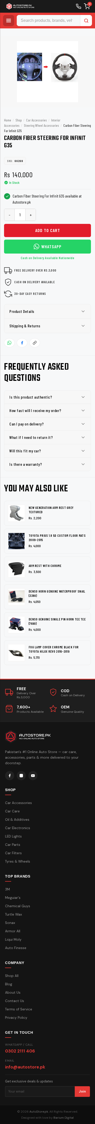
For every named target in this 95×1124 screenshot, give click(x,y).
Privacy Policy (16, 1017)
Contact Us (14, 1001)
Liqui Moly (13, 939)
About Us (13, 992)
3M (7, 889)
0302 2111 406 (20, 1051)
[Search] (86, 20)
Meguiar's (13, 898)
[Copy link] (34, 342)
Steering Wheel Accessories (41, 125)
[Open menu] (8, 20)
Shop (18, 120)
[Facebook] (9, 775)
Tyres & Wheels (17, 861)
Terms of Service (18, 1009)
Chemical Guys (17, 906)
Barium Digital (63, 1118)
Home (7, 120)
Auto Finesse (15, 948)
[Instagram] (21, 775)
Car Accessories (36, 120)
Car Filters (13, 853)
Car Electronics (17, 828)
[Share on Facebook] (22, 342)
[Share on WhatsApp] (9, 342)
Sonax (10, 923)
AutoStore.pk (38, 1112)
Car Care (12, 811)
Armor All (12, 931)
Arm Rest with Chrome (45, 566)
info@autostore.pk (25, 1067)
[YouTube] (32, 775)
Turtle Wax (13, 914)
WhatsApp (51, 246)
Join (82, 1091)
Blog (8, 984)
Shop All (11, 976)
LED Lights (13, 836)
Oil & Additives (17, 819)
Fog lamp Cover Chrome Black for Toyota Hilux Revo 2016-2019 (54, 649)
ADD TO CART (47, 230)
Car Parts (12, 845)
